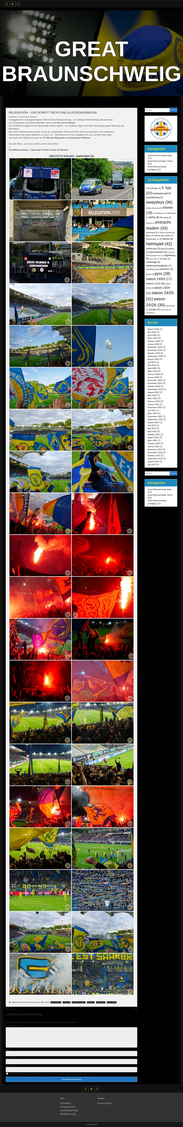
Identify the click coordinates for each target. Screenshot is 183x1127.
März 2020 (152, 440)
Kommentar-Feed (69, 1110)
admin (34, 117)
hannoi (167, 238)
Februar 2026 (154, 341)
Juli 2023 (152, 410)
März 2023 (152, 413)
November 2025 (155, 350)
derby (154, 217)
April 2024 (152, 395)
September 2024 (155, 389)
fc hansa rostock (166, 233)
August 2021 (153, 437)
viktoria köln (165, 310)
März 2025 (152, 371)
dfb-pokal (165, 217)
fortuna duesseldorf (163, 236)
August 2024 (153, 392)
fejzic (150, 235)
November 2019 (155, 452)
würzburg (150, 312)
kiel (149, 256)
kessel (170, 252)
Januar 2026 (153, 344)
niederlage (153, 262)
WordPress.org (67, 1114)
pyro (162, 273)
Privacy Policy (105, 1103)
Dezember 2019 (155, 449)
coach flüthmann (160, 213)
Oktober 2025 (154, 353)
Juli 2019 (152, 464)
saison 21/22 (155, 283)
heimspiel (159, 243)
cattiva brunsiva (154, 208)
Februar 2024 (154, 401)
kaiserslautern (158, 252)
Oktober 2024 (154, 386)
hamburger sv (154, 239)
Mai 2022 (152, 428)
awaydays (66, 1002)
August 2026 (153, 329)
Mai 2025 (152, 365)
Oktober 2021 (154, 434)
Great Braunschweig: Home (160, 161)
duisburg (150, 223)
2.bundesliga (153, 188)
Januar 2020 (153, 446)
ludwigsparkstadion (78, 1002)
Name (8, 1049)
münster (165, 259)
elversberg (151, 233)
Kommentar (11, 1026)
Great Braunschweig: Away (30, 1002)
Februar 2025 (154, 374)
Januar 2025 (153, 377)
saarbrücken (101, 1002)
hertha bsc (153, 248)
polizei (150, 274)
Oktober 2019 (154, 455)
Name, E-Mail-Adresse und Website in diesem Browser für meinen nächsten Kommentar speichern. (50, 1074)
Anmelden (65, 1103)
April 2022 (152, 431)
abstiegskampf (56, 1002)
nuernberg (152, 269)
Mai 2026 (152, 332)
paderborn (166, 269)
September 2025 (155, 356)
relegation (90, 1002)
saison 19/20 (159, 279)
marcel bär (154, 259)
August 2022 (153, 422)
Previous (11, 1009)
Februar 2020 (154, 443)
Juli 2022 (152, 425)
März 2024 (152, 398)
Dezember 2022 (155, 416)
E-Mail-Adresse (12, 1057)
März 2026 (152, 338)
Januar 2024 (153, 404)
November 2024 (155, 383)
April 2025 (152, 368)
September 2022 (155, 419)
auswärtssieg (154, 197)
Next (133, 1009)
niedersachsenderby (158, 265)
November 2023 (155, 407)
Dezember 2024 (155, 380)
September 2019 (155, 458)
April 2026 (152, 335)
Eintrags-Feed (67, 1107)
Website (9, 1066)
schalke (154, 309)
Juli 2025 (152, 362)
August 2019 (153, 461)
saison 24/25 (111, 1002)
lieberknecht (157, 255)
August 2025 (153, 359)
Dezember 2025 (155, 347)
